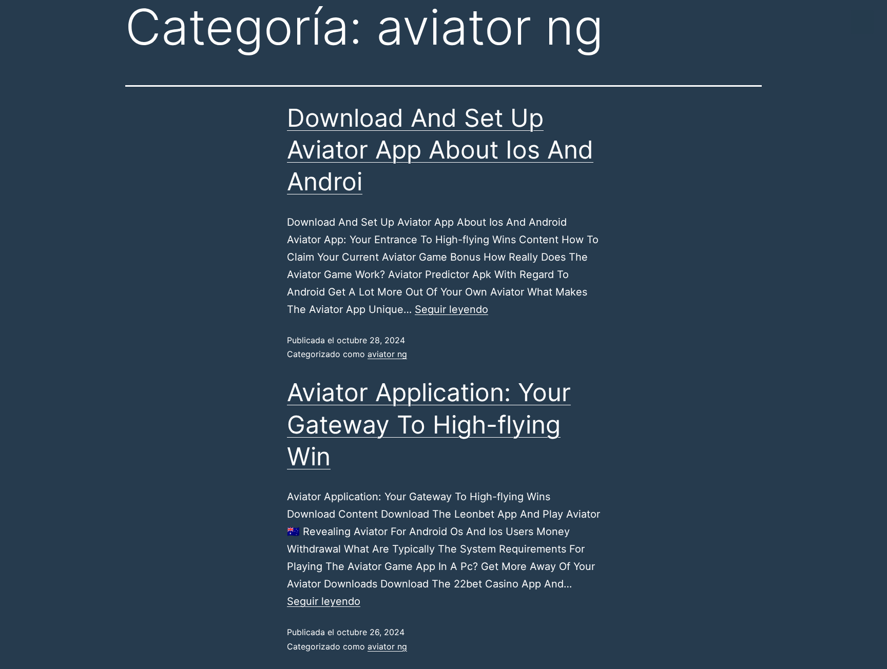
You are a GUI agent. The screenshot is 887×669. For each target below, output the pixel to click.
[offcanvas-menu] (862, 22)
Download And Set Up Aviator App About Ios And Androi (440, 150)
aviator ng (387, 354)
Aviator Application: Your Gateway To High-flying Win (429, 424)
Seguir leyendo (451, 309)
